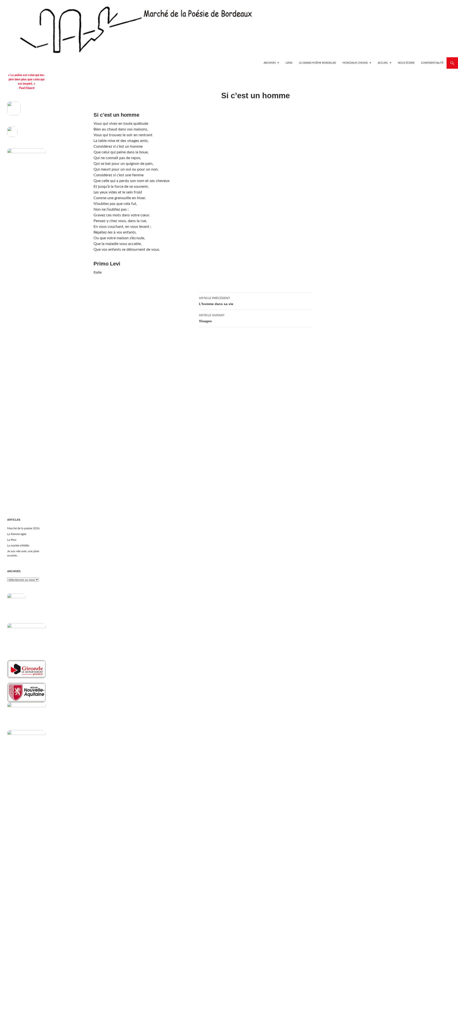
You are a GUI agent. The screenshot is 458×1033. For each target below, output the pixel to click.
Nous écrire (406, 63)
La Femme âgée (16, 534)
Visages (211, 318)
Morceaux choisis (355, 63)
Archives (270, 63)
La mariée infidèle (18, 545)
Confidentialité (432, 63)
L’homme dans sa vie (216, 301)
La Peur (11, 539)
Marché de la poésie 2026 (23, 528)
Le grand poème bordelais (317, 63)
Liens (289, 63)
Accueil (383, 63)
